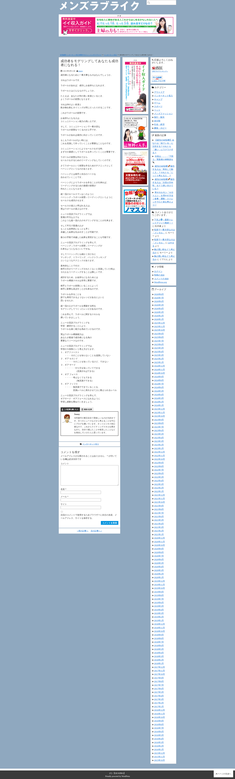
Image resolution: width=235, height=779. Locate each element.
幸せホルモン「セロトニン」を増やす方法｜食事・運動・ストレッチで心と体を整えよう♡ (162, 198)
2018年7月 (159, 642)
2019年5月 (159, 606)
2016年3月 (159, 742)
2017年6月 (159, 688)
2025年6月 (159, 344)
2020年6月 (159, 559)
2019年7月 (159, 599)
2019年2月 (159, 617)
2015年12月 (159, 753)
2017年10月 (159, 674)
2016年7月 (159, 728)
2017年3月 (159, 699)
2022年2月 (159, 488)
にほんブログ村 (158, 81)
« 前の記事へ (82, 531)
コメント (65, 463)
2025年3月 (159, 355)
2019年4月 (159, 610)
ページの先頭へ (224, 774)
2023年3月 (159, 441)
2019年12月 (159, 581)
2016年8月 (159, 724)
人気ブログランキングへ (160, 71)
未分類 (157, 121)
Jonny (80, 71)
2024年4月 (159, 394)
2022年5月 (159, 477)
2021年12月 (159, 495)
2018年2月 (159, 660)
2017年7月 (159, 685)
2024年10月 (159, 373)
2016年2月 (159, 746)
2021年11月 (159, 498)
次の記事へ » (96, 531)
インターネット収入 (110, 55)
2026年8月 (159, 294)
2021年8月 (159, 509)
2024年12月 (159, 366)
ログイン (158, 271)
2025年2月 (159, 359)
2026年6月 (159, 301)
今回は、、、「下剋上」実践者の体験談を (162, 157)
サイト (64, 504)
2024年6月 (159, 387)
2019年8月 (159, 595)
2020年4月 (159, 567)
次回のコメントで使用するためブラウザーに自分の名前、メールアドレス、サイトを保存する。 (89, 516)
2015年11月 (159, 757)
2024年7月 (159, 384)
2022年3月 (159, 484)
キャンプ (158, 99)
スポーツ (158, 106)
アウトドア (159, 92)
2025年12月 (159, 323)
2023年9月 (159, 420)
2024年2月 (159, 402)
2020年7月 (159, 556)
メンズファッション (163, 114)
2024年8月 (159, 380)
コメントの (161, 279)
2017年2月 (159, 703)
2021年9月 (159, 506)
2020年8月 (159, 552)
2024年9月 (159, 377)
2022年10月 (159, 459)
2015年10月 (159, 760)
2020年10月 (159, 545)
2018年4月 (159, 653)
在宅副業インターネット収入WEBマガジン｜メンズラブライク (80, 55)
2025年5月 (159, 348)
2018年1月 (159, 663)
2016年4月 (159, 739)
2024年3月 (159, 398)
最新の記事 (88, 409)
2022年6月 (159, 473)
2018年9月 (159, 635)
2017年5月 (159, 692)
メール (64, 496)
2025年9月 (159, 334)
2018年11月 (159, 628)
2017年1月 (159, 706)
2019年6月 (159, 602)
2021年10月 (159, 502)
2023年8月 (159, 423)
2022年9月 (159, 463)
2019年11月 (159, 584)
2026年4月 (159, 308)
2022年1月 (159, 491)
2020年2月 (159, 574)
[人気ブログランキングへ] (157, 67)
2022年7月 (159, 470)
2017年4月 (159, 696)
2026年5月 (159, 305)
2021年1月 (159, 534)
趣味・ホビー (160, 128)
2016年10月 (159, 717)
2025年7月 (159, 341)
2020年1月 (159, 577)
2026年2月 (159, 316)
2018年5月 (159, 649)
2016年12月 (159, 710)
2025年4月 (159, 352)
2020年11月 (159, 542)
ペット (157, 110)
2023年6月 (159, 430)
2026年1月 (159, 319)
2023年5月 (159, 434)
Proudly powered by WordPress (117, 776)
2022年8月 (159, 466)
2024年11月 (159, 369)
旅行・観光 (159, 117)
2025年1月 (159, 362)
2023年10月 (159, 416)
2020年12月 (159, 538)
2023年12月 (159, 409)
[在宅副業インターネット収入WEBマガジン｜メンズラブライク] (103, 2)
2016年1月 (159, 749)
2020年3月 (159, 570)
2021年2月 (159, 531)
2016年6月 (159, 731)
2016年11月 (159, 714)
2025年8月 (159, 337)
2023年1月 (159, 448)
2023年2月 (159, 445)
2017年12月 (159, 667)
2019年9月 (159, 592)
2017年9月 (159, 678)
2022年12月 (159, 452)
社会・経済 (159, 124)
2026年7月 (159, 298)
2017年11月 (159, 671)
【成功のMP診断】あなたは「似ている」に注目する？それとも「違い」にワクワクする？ (163, 146)
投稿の (159, 275)
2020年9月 (159, 549)
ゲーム (157, 103)
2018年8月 (159, 638)
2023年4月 (159, 438)
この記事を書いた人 (71, 409)
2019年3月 (159, 613)
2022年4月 (159, 481)
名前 (63, 489)
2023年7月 (159, 427)
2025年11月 (159, 326)
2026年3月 (159, 312)
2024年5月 (159, 391)
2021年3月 (159, 527)
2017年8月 (159, 681)
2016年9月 (159, 721)
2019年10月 (159, 588)
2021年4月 (159, 524)
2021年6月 (159, 516)
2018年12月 (159, 624)
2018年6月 (159, 645)
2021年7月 (159, 513)
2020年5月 (159, 563)
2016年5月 (159, 735)
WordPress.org (160, 282)
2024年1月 (159, 405)
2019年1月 (159, 620)
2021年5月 (159, 520)
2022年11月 (159, 455)
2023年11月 (159, 412)
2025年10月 (159, 330)
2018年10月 (159, 631)
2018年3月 (159, 656)
